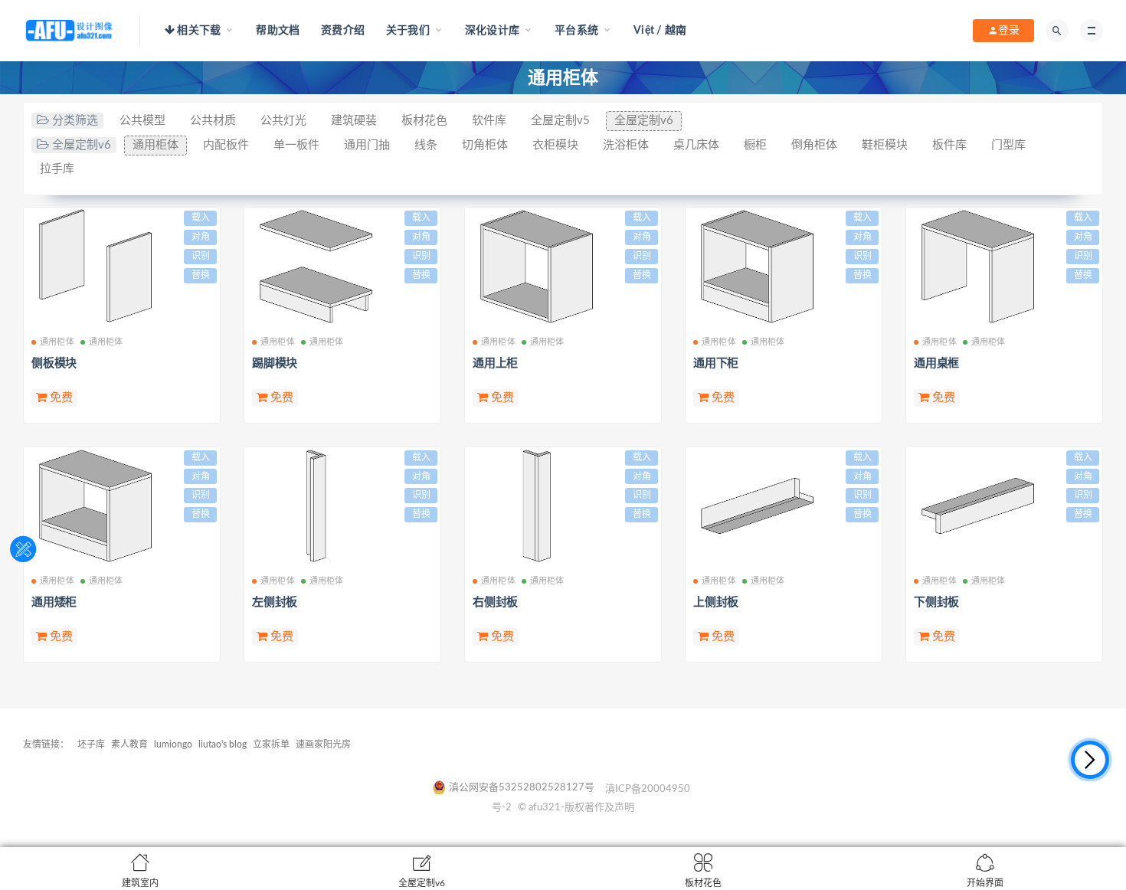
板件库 (949, 145)
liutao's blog (222, 744)
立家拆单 (271, 744)
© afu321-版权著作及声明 (576, 808)
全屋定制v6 (643, 120)
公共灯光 (283, 120)
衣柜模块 (555, 145)
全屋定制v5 (560, 120)
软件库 (489, 120)
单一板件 (296, 145)
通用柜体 (155, 145)
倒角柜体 (814, 145)
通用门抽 (367, 145)
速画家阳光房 (323, 744)
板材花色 (424, 120)
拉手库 (57, 169)
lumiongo (173, 744)
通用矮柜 (54, 602)
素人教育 (129, 744)
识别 (200, 255)
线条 (425, 145)
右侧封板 (495, 602)
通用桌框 (936, 363)
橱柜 (755, 145)
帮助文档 (278, 30)
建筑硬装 (354, 120)
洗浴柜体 (626, 145)
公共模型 (142, 120)
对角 (200, 236)
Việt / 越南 (659, 30)
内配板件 (226, 145)
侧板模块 (54, 363)
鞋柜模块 (885, 145)
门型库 (1008, 145)
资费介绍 (343, 30)
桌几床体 (696, 145)
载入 (200, 217)
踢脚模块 (274, 363)
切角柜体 (485, 145)
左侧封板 (274, 602)
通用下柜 (715, 363)
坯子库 (91, 744)
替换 (200, 275)
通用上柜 (495, 363)
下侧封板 (936, 602)
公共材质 (213, 120)
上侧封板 (715, 602)
